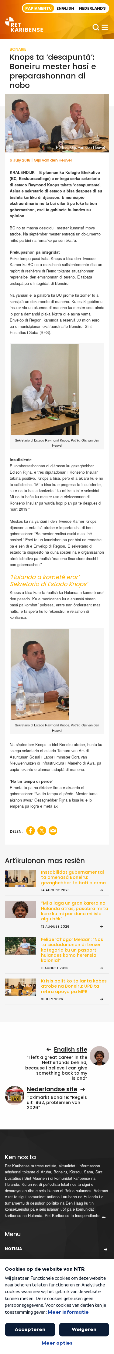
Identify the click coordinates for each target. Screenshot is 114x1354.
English (65, 8)
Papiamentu (38, 8)
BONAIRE (18, 49)
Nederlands (92, 8)
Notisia (13, 1248)
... (103, 1215)
